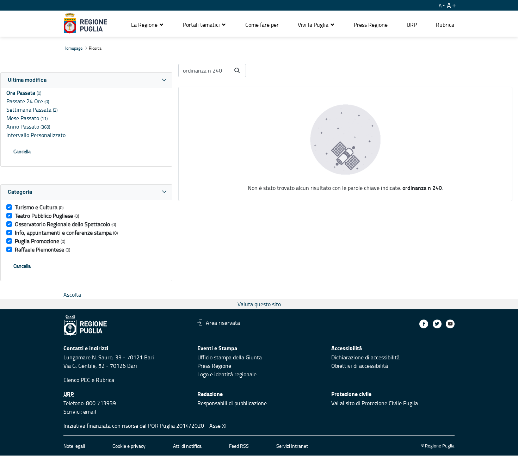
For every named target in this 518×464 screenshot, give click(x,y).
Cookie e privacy (129, 446)
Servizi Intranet (292, 446)
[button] (147, 24)
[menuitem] (262, 24)
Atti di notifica (187, 446)
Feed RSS (239, 446)
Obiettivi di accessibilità (359, 366)
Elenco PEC (76, 380)
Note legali (74, 446)
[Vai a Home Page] (85, 23)
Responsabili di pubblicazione (232, 403)
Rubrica (105, 380)
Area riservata (223, 323)
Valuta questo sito (259, 304)
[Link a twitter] (437, 324)
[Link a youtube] (450, 324)
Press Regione (214, 366)
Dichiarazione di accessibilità (365, 357)
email (89, 411)
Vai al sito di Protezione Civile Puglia (374, 403)
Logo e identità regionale (227, 374)
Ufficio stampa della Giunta (229, 357)
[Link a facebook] (423, 324)
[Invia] (237, 70)
